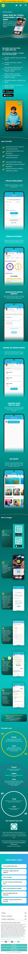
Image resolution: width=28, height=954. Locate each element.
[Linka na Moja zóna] (20, 5)
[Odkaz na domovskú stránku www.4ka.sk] (3, 5)
